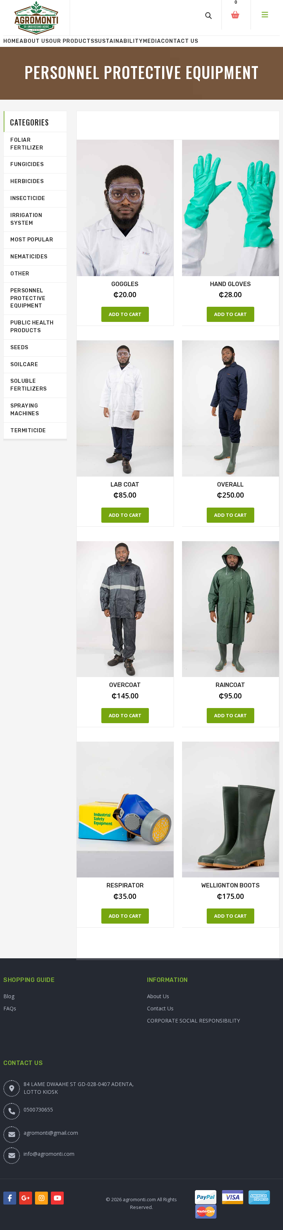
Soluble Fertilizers (28, 385)
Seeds (19, 347)
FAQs (9, 1008)
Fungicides (26, 164)
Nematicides (29, 257)
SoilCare (24, 364)
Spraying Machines (24, 410)
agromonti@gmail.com (51, 1132)
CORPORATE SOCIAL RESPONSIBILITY (193, 1020)
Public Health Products (32, 327)
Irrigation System (26, 219)
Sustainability (118, 41)
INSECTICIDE (27, 198)
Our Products (71, 41)
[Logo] (36, 18)
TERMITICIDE (28, 430)
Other (19, 274)
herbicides (26, 181)
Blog (8, 996)
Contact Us (179, 41)
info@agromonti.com (49, 1153)
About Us (34, 41)
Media (152, 41)
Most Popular (31, 240)
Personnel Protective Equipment (27, 298)
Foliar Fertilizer (26, 144)
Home (11, 41)
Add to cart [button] (125, 314)
